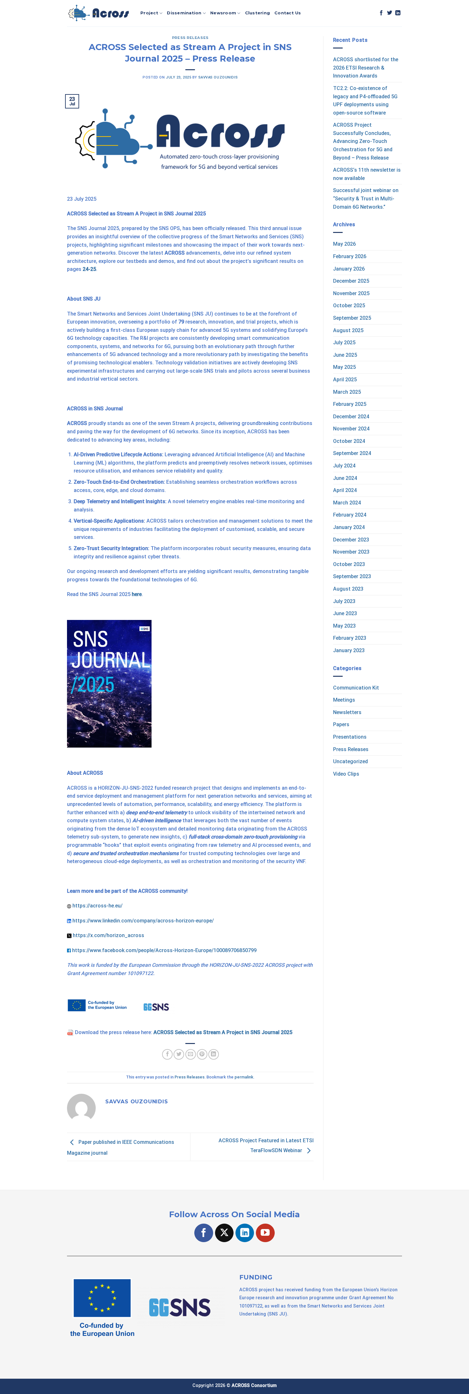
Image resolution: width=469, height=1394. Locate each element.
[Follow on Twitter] (389, 13)
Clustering (257, 13)
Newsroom (223, 13)
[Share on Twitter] (179, 1054)
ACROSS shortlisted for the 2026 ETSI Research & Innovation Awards (365, 67)
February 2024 (349, 515)
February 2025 (349, 404)
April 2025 (345, 379)
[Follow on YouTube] (265, 1233)
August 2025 (348, 330)
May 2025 (344, 367)
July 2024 (344, 466)
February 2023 (349, 638)
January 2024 (349, 527)
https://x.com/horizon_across (108, 935)
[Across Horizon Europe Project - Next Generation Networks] (99, 13)
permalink (243, 1077)
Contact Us (287, 13)
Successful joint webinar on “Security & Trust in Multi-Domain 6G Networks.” (365, 198)
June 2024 (345, 478)
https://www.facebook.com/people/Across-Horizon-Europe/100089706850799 (164, 950)
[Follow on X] (224, 1233)
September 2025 (352, 318)
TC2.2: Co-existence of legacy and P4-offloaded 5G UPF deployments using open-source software (365, 100)
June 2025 (345, 355)
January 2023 (349, 650)
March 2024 (347, 503)
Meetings (344, 700)
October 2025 (349, 305)
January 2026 (349, 269)
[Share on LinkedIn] (213, 1054)
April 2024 (345, 490)
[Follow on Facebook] (381, 13)
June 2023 (345, 613)
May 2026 (344, 244)
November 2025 (351, 293)
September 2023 (352, 576)
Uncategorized (350, 761)
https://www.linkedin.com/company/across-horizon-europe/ (143, 921)
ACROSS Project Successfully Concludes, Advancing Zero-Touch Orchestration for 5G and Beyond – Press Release (362, 141)
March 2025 (347, 392)
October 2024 (349, 441)
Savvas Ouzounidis (218, 77)
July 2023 (344, 601)
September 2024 (352, 453)
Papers (341, 724)
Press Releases (190, 37)
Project (149, 13)
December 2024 (351, 417)
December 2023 (351, 540)
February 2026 (349, 256)
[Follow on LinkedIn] (397, 13)
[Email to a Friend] (190, 1054)
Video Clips (346, 774)
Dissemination (184, 13)
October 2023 (349, 564)
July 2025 (344, 342)
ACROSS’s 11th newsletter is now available (367, 174)
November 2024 (351, 429)
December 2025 (351, 281)
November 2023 (351, 552)
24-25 (89, 269)
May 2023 (344, 626)
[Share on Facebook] (167, 1054)
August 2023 (348, 589)
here (137, 594)
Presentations (350, 737)
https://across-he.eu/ (97, 906)
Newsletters (347, 712)
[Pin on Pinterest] (202, 1054)
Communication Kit (356, 688)
